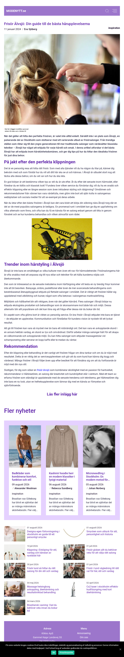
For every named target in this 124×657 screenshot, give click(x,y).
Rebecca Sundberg (62, 488)
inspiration (114, 28)
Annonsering (84, 633)
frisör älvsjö (43, 370)
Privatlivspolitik (66, 653)
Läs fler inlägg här (62, 394)
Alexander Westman (26, 488)
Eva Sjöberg (30, 29)
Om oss (84, 637)
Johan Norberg (97, 488)
